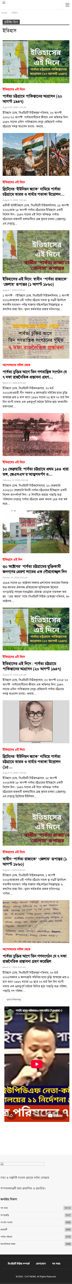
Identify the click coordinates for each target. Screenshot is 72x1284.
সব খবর (4, 1207)
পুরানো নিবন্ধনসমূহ (13, 999)
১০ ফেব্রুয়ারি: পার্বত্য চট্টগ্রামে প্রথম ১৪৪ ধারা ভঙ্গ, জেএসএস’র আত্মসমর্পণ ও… (36, 468)
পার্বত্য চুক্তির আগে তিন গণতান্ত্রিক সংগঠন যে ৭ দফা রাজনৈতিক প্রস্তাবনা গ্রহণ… (35, 371)
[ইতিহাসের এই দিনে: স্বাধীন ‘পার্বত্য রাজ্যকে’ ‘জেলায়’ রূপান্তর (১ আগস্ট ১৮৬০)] (36, 251)
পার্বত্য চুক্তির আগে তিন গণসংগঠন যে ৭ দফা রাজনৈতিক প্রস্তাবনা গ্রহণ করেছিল (35, 955)
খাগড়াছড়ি (5, 1215)
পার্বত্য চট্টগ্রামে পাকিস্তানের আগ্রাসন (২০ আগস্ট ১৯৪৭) (32, 95)
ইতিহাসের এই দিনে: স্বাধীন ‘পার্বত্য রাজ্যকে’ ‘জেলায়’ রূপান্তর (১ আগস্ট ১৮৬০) (35, 282)
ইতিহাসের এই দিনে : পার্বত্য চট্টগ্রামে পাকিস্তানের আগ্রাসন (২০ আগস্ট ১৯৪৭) (32, 663)
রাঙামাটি (4, 1229)
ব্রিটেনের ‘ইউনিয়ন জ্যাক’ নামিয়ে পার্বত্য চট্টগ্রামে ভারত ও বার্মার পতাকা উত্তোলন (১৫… (31, 758)
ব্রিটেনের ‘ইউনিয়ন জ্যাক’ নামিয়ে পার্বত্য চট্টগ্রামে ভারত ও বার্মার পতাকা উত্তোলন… (33, 188)
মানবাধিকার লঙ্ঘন (8, 1243)
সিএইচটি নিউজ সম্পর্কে (19, 1263)
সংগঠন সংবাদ (6, 1222)
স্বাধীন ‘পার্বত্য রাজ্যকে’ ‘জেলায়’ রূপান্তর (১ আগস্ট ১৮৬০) (35, 858)
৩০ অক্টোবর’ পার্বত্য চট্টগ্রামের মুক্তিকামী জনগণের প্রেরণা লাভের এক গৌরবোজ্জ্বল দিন (35, 565)
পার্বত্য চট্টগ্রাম (6, 1236)
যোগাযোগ (41, 1263)
